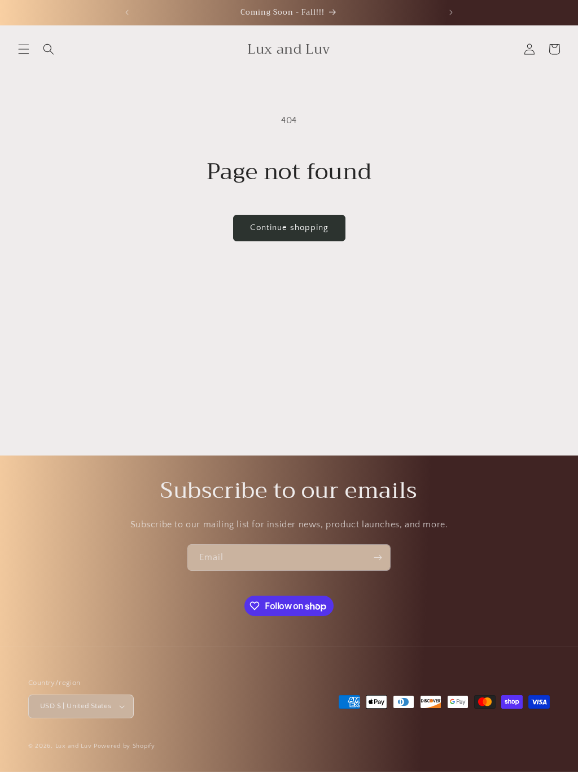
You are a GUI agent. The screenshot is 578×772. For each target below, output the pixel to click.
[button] (23, 49)
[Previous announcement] (127, 12)
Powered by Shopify (124, 746)
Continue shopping (289, 227)
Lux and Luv (73, 746)
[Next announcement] (451, 12)
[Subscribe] (377, 557)
